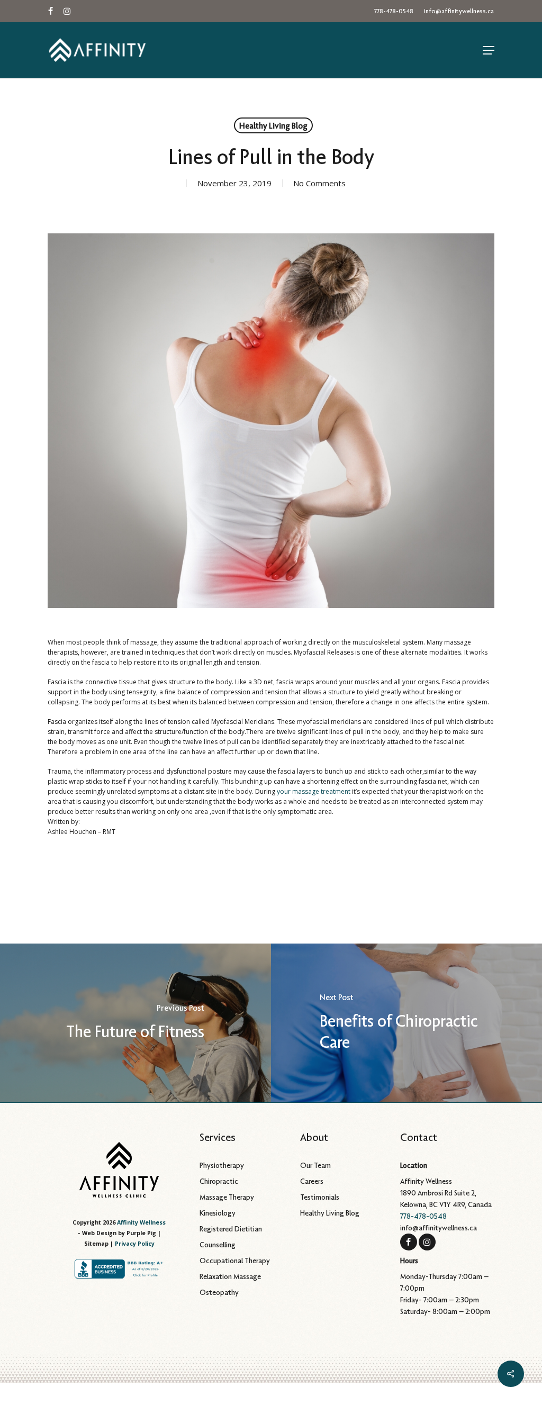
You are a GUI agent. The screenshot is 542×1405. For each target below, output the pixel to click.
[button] (488, 50)
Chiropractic (219, 1181)
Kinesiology (218, 1213)
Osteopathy (219, 1292)
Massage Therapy (227, 1197)
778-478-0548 (423, 1216)
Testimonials (319, 1197)
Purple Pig (141, 1233)
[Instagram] (427, 1241)
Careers (311, 1181)
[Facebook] (408, 1241)
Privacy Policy (135, 1243)
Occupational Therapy (235, 1260)
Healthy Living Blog (273, 125)
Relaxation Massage (230, 1276)
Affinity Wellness (141, 1222)
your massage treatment (313, 791)
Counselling (218, 1244)
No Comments (319, 183)
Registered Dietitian (231, 1229)
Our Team (315, 1165)
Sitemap (96, 1243)
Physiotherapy (222, 1165)
